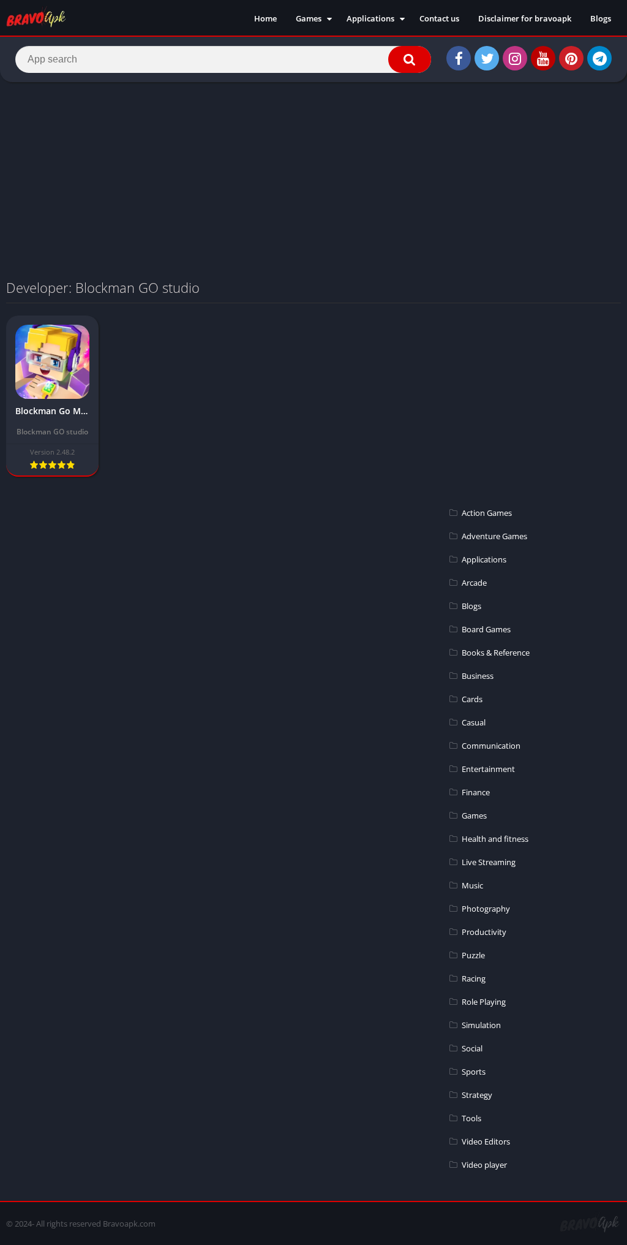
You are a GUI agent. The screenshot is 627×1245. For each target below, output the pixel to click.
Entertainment (488, 768)
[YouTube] (543, 58)
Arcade (474, 582)
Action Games (487, 512)
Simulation (481, 1025)
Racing (474, 978)
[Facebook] (458, 58)
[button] (409, 59)
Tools (471, 1118)
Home (265, 18)
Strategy (477, 1094)
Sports (474, 1071)
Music (472, 885)
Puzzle (473, 955)
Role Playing (484, 1001)
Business (478, 675)
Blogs (600, 18)
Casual (474, 722)
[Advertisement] (313, 180)
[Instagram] (515, 58)
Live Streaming (489, 862)
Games (308, 18)
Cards (472, 699)
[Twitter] (487, 58)
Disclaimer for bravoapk (524, 18)
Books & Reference (496, 652)
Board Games (486, 629)
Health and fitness (495, 838)
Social (472, 1048)
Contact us (439, 18)
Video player (484, 1164)
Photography (486, 908)
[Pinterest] (571, 58)
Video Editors (486, 1141)
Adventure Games (494, 536)
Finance (476, 792)
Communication (491, 745)
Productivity (484, 931)
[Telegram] (599, 58)
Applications (370, 18)
